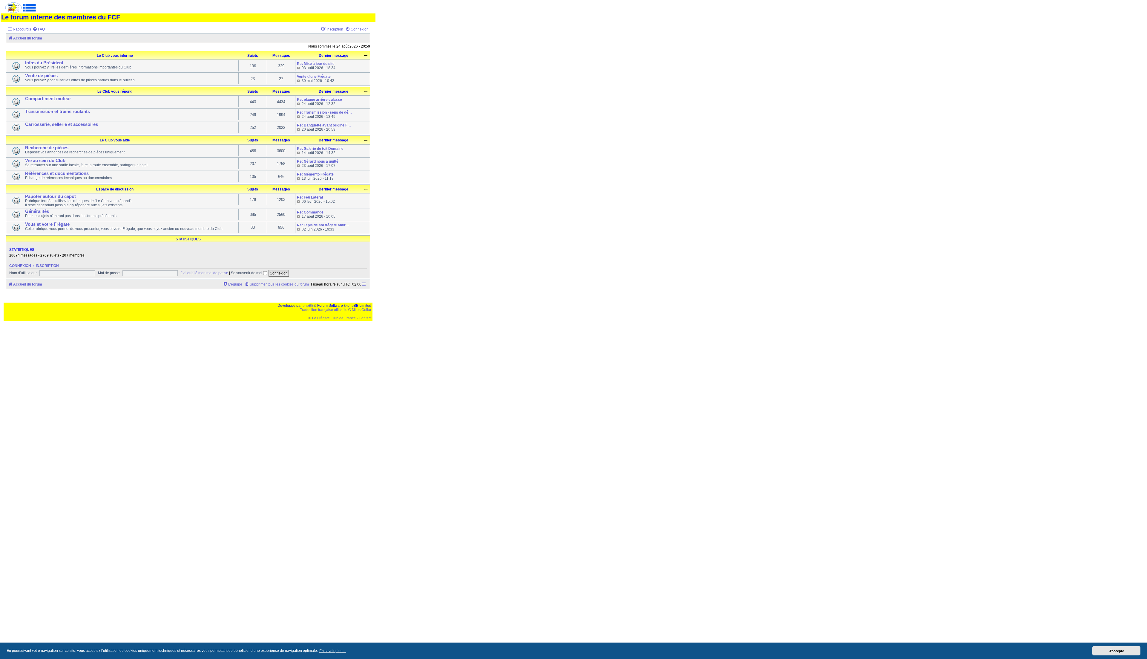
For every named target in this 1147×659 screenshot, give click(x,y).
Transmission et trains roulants (57, 111)
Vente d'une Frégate (314, 76)
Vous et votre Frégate (47, 224)
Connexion (20, 266)
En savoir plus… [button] (332, 651)
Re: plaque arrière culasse (319, 99)
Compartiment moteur (48, 98)
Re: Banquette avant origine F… (324, 125)
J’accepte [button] (1116, 651)
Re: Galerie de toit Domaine (320, 149)
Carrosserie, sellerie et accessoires (61, 124)
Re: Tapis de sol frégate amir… (323, 225)
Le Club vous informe (115, 56)
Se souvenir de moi (247, 273)
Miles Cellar (361, 310)
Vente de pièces (41, 75)
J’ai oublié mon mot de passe (204, 273)
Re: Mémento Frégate (315, 174)
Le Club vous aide (115, 140)
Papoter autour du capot (50, 196)
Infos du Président (44, 62)
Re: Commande (310, 212)
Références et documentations (57, 173)
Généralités (37, 211)
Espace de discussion (115, 189)
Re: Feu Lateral (310, 197)
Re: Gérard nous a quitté (317, 161)
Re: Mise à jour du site (316, 64)
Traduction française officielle (323, 310)
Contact (365, 318)
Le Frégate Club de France (334, 318)
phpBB (308, 305)
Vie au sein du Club (45, 160)
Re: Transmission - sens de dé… (324, 112)
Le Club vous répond (114, 91)
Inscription (47, 266)
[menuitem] (39, 29)
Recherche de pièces (46, 147)
